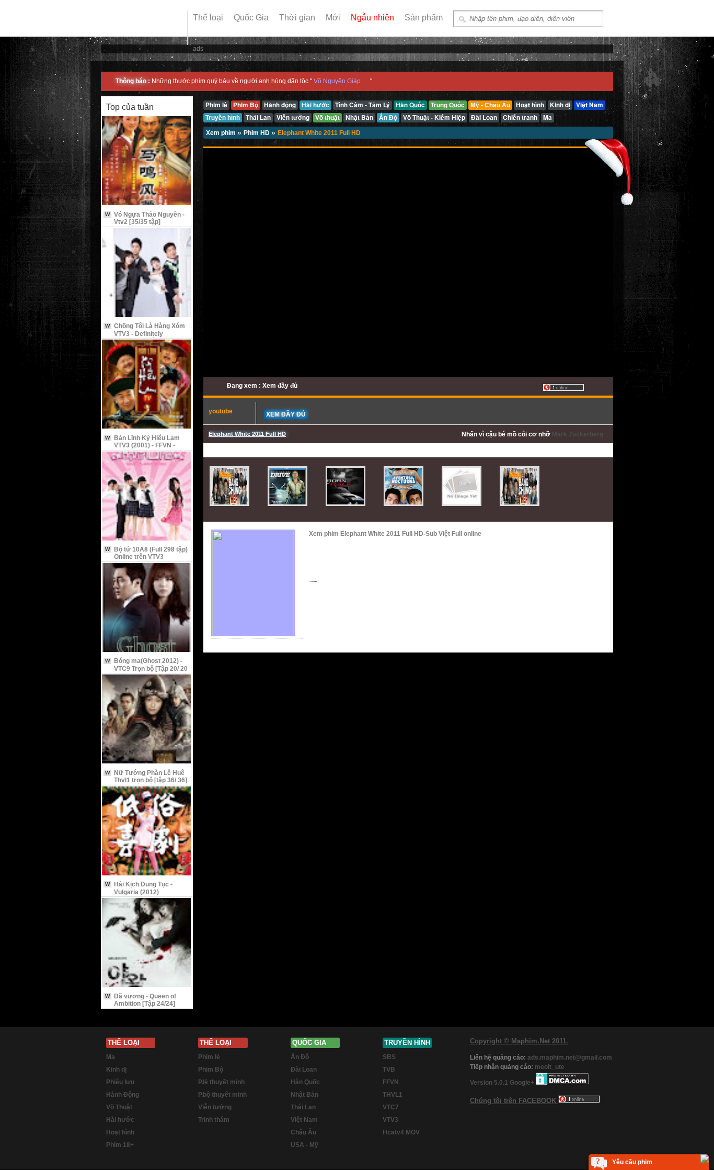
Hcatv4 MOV (401, 1132)
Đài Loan (304, 1069)
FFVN (391, 1082)
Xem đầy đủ (286, 414)
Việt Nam (304, 1119)
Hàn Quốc (305, 1082)
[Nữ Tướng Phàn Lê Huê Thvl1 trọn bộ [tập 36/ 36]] (147, 719)
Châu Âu (303, 1132)
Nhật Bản (304, 1094)
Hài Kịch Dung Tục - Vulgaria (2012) (138, 888)
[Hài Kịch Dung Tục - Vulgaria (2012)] (147, 831)
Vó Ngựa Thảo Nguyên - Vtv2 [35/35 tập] (145, 218)
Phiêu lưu (120, 1082)
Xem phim (221, 133)
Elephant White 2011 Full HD (319, 133)
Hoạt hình (120, 1132)
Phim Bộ (210, 1069)
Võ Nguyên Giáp (337, 81)
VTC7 (391, 1107)
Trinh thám (213, 1119)
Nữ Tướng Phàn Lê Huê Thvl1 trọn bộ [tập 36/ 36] (146, 776)
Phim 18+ (120, 1145)
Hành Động (122, 1094)
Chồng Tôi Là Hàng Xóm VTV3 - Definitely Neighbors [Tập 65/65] (145, 333)
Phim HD (257, 133)
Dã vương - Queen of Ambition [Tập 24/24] (140, 1000)
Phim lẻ (209, 1057)
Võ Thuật (119, 1107)
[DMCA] (562, 1082)
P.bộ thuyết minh (222, 1094)
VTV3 (390, 1119)
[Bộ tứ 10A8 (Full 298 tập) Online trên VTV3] (147, 497)
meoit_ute (550, 1067)
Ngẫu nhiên (372, 17)
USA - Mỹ (304, 1145)
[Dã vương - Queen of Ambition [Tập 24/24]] (147, 943)
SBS (389, 1057)
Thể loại (208, 17)
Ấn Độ (300, 1057)
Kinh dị (116, 1069)
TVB (389, 1069)
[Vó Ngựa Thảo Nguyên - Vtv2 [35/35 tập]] (147, 161)
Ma (110, 1057)
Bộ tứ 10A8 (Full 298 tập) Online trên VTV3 (146, 553)
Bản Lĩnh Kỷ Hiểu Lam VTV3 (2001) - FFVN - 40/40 (142, 445)
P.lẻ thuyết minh (221, 1082)
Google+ (522, 1082)
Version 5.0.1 (490, 1082)
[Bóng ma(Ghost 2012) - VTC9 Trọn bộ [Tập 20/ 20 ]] (147, 608)
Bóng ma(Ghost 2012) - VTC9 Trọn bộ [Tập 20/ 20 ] (146, 668)
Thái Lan (303, 1107)
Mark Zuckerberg (577, 434)
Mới (333, 17)
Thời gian (297, 17)
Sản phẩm (424, 17)
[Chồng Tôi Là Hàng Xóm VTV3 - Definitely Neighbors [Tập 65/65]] (147, 273)
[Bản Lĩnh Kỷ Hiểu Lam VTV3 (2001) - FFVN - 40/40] (147, 385)
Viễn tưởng (215, 1107)
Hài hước (120, 1119)
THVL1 (392, 1094)
